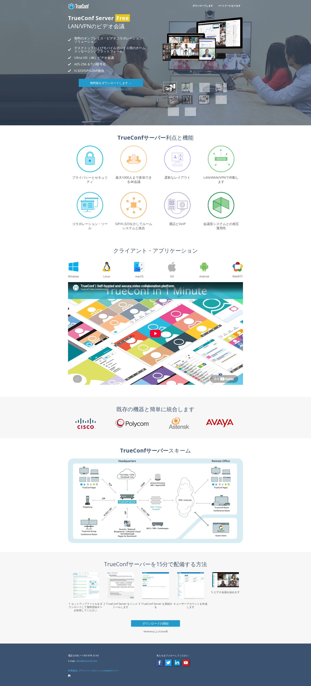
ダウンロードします (203, 5)
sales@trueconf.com (86, 660)
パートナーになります (229, 5)
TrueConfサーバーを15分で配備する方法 (111, 89)
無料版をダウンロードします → (111, 83)
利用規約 (72, 670)
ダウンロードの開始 (155, 623)
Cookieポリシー (110, 670)
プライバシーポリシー (89, 670)
